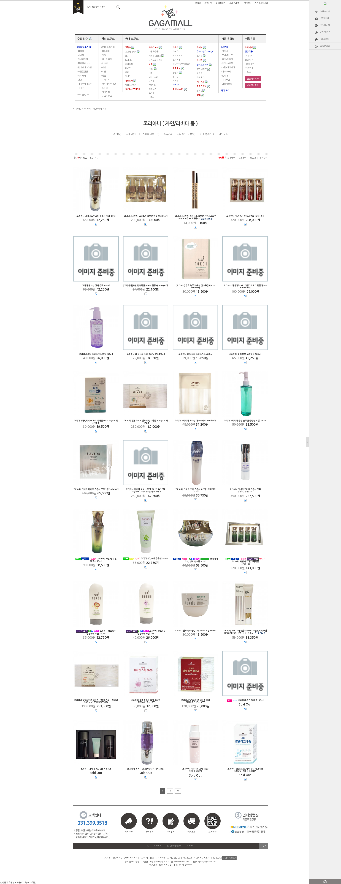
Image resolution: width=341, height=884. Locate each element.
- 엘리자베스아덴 (84, 67)
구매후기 (325, 18)
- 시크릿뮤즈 (106, 96)
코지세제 (249, 47)
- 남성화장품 (226, 84)
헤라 (127, 56)
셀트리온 (176, 60)
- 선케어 (224, 76)
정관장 (176, 47)
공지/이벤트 (325, 32)
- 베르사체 (81, 76)
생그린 (175, 77)
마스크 (248, 72)
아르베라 (200, 77)
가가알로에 (154, 47)
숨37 (151, 69)
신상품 (221, 158)
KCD (199, 95)
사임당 (175, 85)
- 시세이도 (105, 80)
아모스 (175, 52)
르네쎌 (200, 56)
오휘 (151, 64)
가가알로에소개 (261, 3)
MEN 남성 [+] (83, 95)
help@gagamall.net (206, 862)
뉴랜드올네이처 (155, 60)
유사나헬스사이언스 (205, 52)
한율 (127, 72)
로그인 (198, 3)
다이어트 (249, 56)
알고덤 (199, 91)
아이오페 (129, 64)
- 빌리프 (104, 88)
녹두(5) (168, 134)
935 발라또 (202, 69)
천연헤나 (249, 60)
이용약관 (157, 846)
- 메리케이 (105, 51)
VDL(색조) (153, 77)
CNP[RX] (153, 85)
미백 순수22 (178, 89)
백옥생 (175, 81)
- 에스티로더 (106, 59)
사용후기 (170, 832)
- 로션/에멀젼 (227, 59)
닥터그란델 (202, 86)
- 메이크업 (225, 80)
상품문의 (149, 832)
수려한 (152, 93)
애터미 (199, 73)
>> (178, 791)
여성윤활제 (250, 64)
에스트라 (129, 81)
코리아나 (177, 68)
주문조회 (247, 3)
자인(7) (117, 134)
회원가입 (208, 3)
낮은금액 (243, 158)
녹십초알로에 (131, 85)
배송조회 (325, 39)
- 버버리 (80, 55)
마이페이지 (221, 3)
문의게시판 (325, 25)
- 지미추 (80, 88)
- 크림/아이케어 (228, 67)
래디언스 (201, 82)
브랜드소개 (325, 11)
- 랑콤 (103, 76)
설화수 (128, 47)
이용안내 (190, 846)
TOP (263, 846)
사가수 (152, 81)
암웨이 (200, 47)
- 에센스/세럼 (227, 63)
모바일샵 (212, 832)
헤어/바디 (225, 91)
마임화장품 (153, 52)
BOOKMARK (78, 7)
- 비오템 (104, 63)
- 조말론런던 (82, 72)
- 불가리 (80, 51)
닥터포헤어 (177, 56)
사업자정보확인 (229, 858)
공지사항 (128, 832)
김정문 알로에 (155, 56)
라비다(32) (131, 134)
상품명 (253, 158)
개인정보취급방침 (174, 846)
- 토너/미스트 (227, 55)
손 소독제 (249, 68)
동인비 (176, 73)
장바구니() (234, 3)
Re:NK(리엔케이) (132, 89)
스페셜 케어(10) (150, 134)
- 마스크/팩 (226, 72)
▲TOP (325, 881)
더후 (151, 73)
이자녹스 (152, 89)
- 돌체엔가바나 (83, 63)
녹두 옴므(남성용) (186, 134)
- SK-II (103, 55)
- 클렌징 (224, 51)
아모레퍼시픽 (131, 52)
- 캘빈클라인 (82, 59)
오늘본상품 (325, 46)
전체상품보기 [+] (108, 47)
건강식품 (249, 52)
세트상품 (223, 134)
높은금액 (231, 158)
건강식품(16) (207, 134)
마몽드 (128, 68)
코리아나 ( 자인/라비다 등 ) (95, 109)
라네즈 (128, 76)
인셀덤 (200, 60)
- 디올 (103, 72)
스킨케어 (225, 47)
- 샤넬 (103, 67)
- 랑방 (79, 80)
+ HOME (77, 109)
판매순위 (263, 158)
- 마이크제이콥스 (84, 84)
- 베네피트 (105, 92)
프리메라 (129, 60)
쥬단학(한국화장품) (181, 64)
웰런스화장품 (203, 65)
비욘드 (152, 97)
